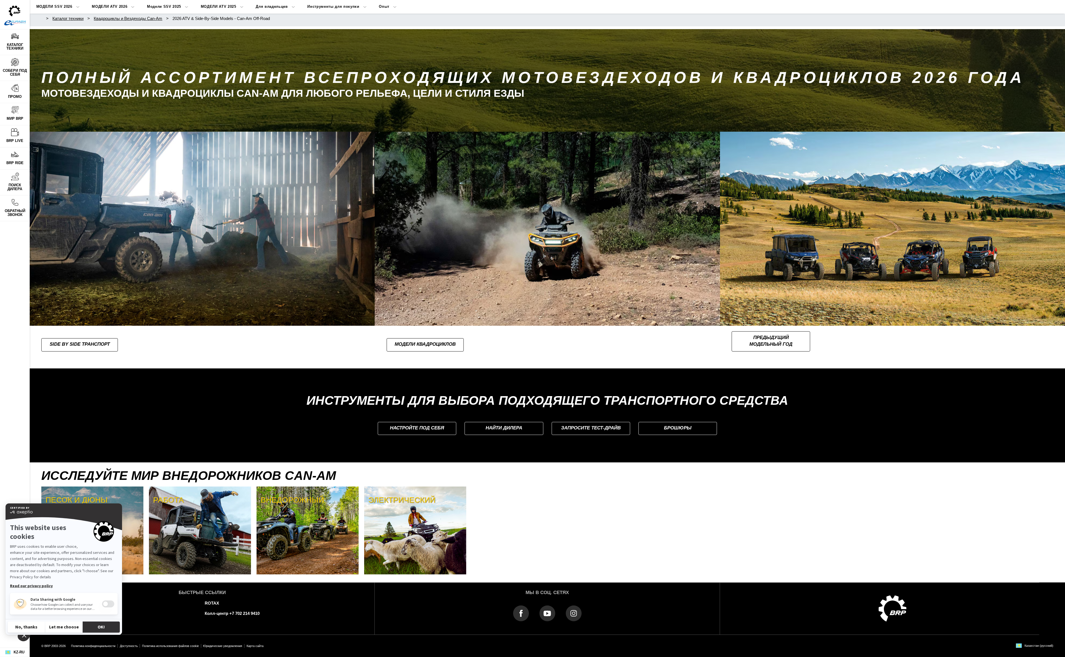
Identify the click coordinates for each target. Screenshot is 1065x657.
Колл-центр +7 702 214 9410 (232, 613)
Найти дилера (504, 428)
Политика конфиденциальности (93, 646)
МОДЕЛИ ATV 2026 (109, 6)
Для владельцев (272, 6)
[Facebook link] (521, 613)
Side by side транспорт (80, 344)
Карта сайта (255, 646)
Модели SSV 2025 (164, 6)
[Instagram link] (574, 613)
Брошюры (677, 428)
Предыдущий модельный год (770, 341)
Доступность (129, 646)
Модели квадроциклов (425, 344)
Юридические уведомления (222, 646)
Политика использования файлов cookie (170, 646)
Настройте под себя (417, 428)
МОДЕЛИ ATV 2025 (218, 6)
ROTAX (212, 603)
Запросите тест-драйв (591, 428)
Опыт (384, 6)
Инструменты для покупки (333, 6)
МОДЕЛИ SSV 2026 (54, 6)
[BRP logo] (892, 608)
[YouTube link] (547, 613)
